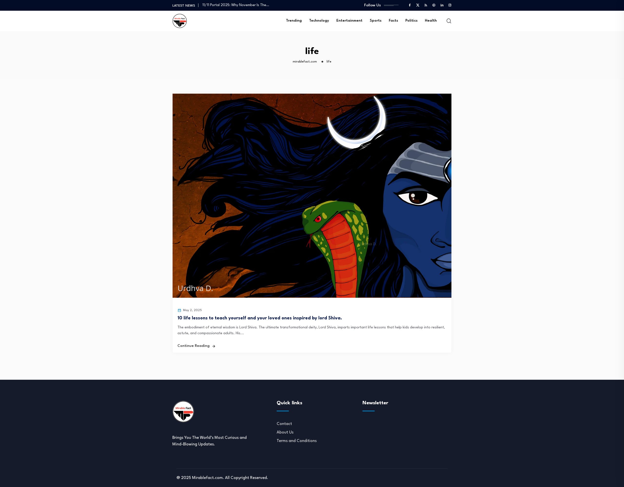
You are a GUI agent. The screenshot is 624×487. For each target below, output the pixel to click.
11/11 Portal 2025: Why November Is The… (235, 5)
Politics (411, 21)
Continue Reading (193, 346)
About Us (285, 432)
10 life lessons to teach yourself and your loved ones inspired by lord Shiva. (259, 318)
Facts (393, 21)
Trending (294, 21)
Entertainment (349, 21)
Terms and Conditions (297, 441)
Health (431, 21)
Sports (375, 21)
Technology (319, 21)
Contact (284, 424)
